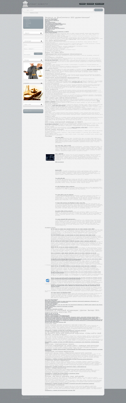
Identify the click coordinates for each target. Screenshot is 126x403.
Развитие (28, 20)
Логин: (25, 44)
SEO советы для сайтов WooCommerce (55, 28)
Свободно (47, 21)
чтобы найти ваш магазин (58, 105)
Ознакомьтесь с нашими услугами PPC (55, 330)
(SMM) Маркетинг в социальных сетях (75, 341)
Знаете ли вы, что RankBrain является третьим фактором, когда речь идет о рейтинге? (73, 265)
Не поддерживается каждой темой (53, 24)
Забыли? (30, 48)
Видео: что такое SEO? (51, 19)
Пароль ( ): (29, 48)
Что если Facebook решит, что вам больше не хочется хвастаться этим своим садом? (73, 234)
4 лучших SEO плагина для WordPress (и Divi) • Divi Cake (70, 202)
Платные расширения (50, 25)
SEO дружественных (50, 22)
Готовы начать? (49, 307)
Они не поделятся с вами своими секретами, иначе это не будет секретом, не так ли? (73, 252)
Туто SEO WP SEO (60, 178)
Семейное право (34, 12)
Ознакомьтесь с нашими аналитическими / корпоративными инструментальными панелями (68, 349)
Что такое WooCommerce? (51, 18)
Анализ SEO (58, 170)
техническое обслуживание (52, 27)
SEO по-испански (59, 161)
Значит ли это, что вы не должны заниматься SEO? (64, 246)
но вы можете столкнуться (51, 123)
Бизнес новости (38, 4)
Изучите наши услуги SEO (52, 322)
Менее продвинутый (50, 26)
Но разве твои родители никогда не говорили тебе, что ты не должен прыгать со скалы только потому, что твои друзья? (76, 272)
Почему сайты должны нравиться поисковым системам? (59, 306)
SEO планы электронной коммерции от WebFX (57, 31)
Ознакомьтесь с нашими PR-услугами (54, 373)
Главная (82, 3)
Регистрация (27, 54)
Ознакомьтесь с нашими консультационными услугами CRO (60, 390)
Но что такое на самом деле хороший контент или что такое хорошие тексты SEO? (73, 228)
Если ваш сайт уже (77, 81)
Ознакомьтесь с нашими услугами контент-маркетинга (59, 366)
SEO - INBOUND (59, 153)
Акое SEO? (48, 308)
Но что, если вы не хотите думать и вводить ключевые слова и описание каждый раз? (73, 240)
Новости (28, 26)
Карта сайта (99, 3)
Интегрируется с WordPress (52, 20)
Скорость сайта (49, 30)
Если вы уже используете (51, 59)
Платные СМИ (62, 322)
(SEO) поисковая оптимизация (74, 318)
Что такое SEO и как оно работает (64, 194)
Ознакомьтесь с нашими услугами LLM (55, 341)
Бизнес (27, 19)
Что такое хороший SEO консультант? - (65, 219)
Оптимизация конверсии (88, 383)
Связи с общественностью (79, 366)
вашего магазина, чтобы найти (79, 127)
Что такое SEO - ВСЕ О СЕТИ (63, 145)
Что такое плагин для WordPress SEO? (61, 292)
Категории (27, 18)
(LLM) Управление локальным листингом (75, 330)
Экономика (28, 23)
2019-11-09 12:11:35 (51, 313)
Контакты (90, 3)
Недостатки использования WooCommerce (55, 23)
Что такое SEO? (59, 137)
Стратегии (28, 22)
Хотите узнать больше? (51, 32)
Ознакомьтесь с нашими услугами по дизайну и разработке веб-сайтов (63, 383)
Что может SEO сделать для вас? (64, 210)
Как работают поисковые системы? (54, 308)
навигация (47, 29)
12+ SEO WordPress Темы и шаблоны (64, 186)
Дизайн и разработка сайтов (71, 373)
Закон (27, 24)
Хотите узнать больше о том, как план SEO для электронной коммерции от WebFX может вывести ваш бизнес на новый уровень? (74, 305)
